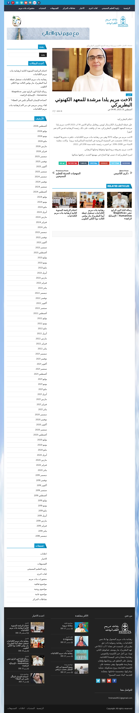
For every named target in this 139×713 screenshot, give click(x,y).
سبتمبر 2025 (41, 172)
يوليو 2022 (42, 318)
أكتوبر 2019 (42, 485)
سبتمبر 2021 (41, 369)
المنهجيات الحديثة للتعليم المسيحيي (68, 174)
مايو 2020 (42, 450)
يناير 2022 (42, 349)
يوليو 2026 (42, 131)
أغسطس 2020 (40, 435)
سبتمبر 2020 (41, 430)
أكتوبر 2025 (41, 166)
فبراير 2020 (41, 465)
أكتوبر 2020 (41, 424)
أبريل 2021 (42, 394)
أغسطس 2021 (40, 374)
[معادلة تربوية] (81, 627)
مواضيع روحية (109, 14)
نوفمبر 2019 (41, 480)
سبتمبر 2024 (41, 187)
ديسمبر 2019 (41, 475)
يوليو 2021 (42, 379)
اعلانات (43, 554)
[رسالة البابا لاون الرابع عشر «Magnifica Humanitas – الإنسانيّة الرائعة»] (119, 200)
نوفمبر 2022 (41, 298)
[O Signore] (81, 641)
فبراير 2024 (41, 222)
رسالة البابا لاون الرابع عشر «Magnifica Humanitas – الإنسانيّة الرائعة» (120, 214)
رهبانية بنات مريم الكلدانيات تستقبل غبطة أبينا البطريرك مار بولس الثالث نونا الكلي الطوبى (92, 214)
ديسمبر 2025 (41, 156)
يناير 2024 (42, 227)
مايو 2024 (42, 207)
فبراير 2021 (42, 404)
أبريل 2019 (42, 516)
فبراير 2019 (42, 526)
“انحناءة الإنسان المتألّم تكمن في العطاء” (29, 100)
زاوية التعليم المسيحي (110, 8)
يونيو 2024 (42, 202)
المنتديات (42, 8)
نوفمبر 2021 (41, 359)
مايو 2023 (42, 268)
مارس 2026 (41, 146)
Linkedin (93, 163)
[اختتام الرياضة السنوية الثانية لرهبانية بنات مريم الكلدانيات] (64, 200)
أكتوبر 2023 (42, 242)
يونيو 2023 (42, 263)
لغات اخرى (93, 8)
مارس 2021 (41, 399)
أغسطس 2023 (40, 252)
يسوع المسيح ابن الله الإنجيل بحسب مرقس (64, 668)
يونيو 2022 (42, 323)
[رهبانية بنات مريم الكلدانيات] (81, 655)
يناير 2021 (42, 409)
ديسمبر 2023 (41, 232)
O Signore (68, 639)
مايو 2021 (42, 389)
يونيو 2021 (42, 384)
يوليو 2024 (42, 197)
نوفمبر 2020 (41, 419)
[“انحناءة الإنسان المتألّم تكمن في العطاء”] (37, 678)
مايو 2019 (42, 511)
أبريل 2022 (42, 333)
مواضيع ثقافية (124, 14)
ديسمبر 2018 (41, 536)
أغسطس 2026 (40, 126)
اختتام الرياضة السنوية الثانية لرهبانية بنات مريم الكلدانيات (65, 212)
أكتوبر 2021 (42, 364)
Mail (61, 163)
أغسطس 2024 (40, 192)
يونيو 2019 (42, 506)
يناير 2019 (42, 531)
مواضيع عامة (41, 594)
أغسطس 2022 (40, 313)
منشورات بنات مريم (26, 8)
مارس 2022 (41, 339)
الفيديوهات (54, 8)
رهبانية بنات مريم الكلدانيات (62, 653)
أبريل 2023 (42, 273)
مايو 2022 (42, 328)
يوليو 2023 (42, 257)
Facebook (125, 163)
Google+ (103, 163)
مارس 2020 (41, 460)
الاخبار (82, 8)
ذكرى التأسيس (121, 172)
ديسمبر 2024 (41, 177)
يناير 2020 (42, 470)
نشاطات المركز (69, 8)
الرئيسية (127, 8)
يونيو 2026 (42, 136)
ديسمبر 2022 (41, 293)
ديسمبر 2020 (41, 414)
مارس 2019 (41, 521)
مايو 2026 (42, 141)
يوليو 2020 (42, 440)
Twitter (114, 163)
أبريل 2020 (42, 455)
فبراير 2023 (41, 283)
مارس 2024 (41, 217)
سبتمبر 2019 (41, 490)
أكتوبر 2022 (41, 303)
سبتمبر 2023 (41, 247)
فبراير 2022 (41, 344)
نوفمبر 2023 (41, 237)
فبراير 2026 (41, 151)
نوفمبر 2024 (41, 182)
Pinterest (71, 163)
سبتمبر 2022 (41, 308)
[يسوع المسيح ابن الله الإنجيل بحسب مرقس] (81, 669)
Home (130, 45)
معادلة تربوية (67, 625)
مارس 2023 (41, 278)
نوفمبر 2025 (41, 161)
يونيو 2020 (42, 445)
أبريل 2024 (42, 212)
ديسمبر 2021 (41, 354)
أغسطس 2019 (40, 495)
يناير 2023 (42, 288)
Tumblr (83, 163)
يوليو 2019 (42, 500)
